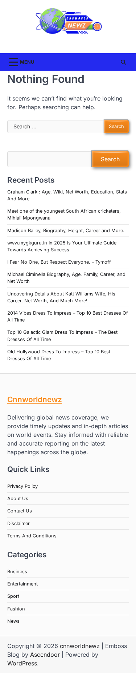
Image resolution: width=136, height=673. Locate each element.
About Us (17, 498)
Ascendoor (45, 654)
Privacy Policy (22, 486)
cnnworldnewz (80, 645)
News (13, 621)
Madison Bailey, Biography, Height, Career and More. (65, 230)
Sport (13, 596)
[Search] (123, 62)
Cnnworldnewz (34, 399)
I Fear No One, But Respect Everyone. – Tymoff (59, 262)
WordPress (22, 663)
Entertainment (22, 584)
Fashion (16, 609)
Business (17, 571)
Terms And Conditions (32, 535)
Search (110, 159)
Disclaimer (18, 523)
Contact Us (19, 511)
